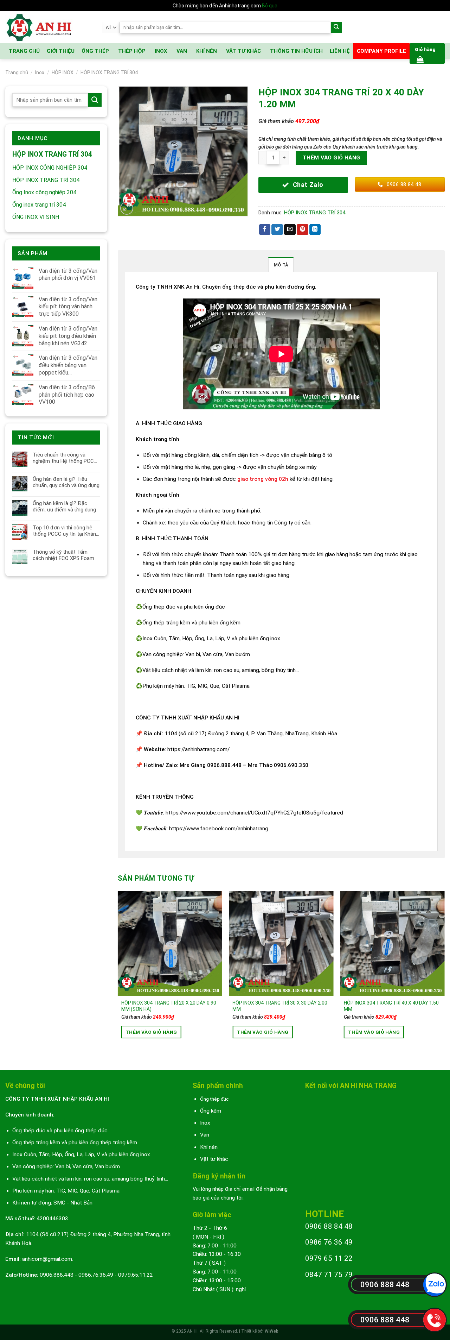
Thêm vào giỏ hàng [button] (151, 1032)
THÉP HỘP (132, 51)
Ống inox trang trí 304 (39, 204)
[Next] (444, 974)
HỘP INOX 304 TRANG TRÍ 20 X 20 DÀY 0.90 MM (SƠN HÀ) (168, 1006)
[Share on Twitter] (277, 229)
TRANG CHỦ (24, 51)
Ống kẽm (210, 1111)
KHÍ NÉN (206, 51)
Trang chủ (16, 72)
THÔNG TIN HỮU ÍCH (296, 51)
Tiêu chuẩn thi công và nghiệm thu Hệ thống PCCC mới (65, 458)
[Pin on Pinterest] (302, 229)
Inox (39, 72)
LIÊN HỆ (340, 51)
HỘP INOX (62, 72)
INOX (161, 51)
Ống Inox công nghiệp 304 (44, 192)
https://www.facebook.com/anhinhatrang (218, 828)
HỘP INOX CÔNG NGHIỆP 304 (49, 167)
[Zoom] (127, 208)
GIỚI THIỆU (61, 51)
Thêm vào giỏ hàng (331, 158)
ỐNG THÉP (95, 51)
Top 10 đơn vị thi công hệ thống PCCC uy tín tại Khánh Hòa (66, 530)
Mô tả (281, 265)
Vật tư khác (214, 1159)
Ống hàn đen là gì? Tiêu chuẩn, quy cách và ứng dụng (66, 482)
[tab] (281, 264)
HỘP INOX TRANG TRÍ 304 (109, 72)
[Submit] (336, 27)
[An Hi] (48, 27)
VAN (181, 51)
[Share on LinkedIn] (315, 229)
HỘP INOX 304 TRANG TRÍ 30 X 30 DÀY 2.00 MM (279, 1006)
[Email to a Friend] (290, 229)
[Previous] (118, 974)
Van (204, 1135)
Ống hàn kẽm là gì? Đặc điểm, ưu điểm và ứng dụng (64, 506)
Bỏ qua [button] (269, 5)
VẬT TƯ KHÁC (243, 51)
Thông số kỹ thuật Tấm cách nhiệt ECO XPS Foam (63, 555)
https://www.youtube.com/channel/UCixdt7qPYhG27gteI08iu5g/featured (254, 813)
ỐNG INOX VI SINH (35, 217)
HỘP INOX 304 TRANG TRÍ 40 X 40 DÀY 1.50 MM (391, 1006)
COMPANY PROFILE (381, 51)
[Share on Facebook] (265, 229)
